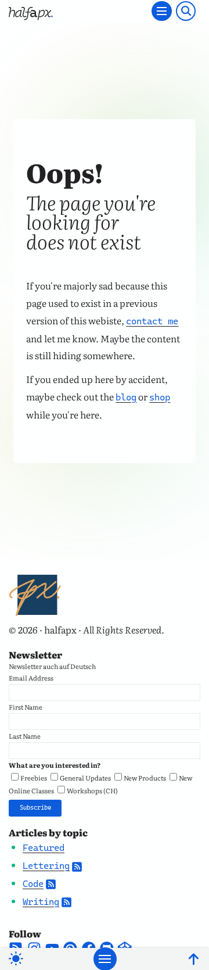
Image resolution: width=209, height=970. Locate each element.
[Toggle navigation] (161, 11)
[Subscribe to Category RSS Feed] (76, 865)
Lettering (46, 865)
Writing (41, 901)
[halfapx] (31, 11)
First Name (25, 706)
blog (126, 397)
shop (159, 397)
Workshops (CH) (92, 790)
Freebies (33, 777)
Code (33, 883)
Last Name (25, 735)
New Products (145, 777)
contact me (152, 321)
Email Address (31, 677)
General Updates (85, 777)
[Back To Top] (193, 959)
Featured (43, 847)
